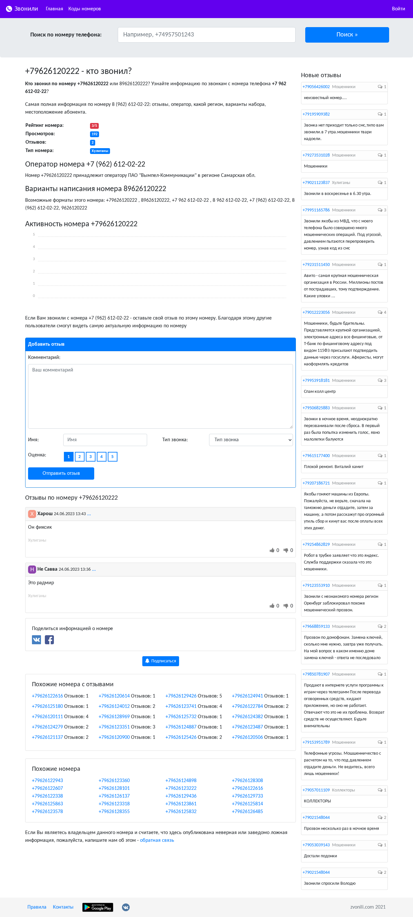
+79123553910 (316, 585)
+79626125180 (47, 706)
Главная (54, 9)
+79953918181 (316, 380)
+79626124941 (247, 696)
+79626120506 (247, 737)
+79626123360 (114, 780)
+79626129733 (247, 796)
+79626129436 (181, 796)
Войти (398, 9)
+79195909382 (316, 114)
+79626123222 (181, 788)
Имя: (33, 440)
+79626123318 (114, 804)
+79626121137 (47, 737)
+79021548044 (316, 817)
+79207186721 (316, 483)
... (89, 513)
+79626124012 (114, 706)
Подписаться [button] (163, 661)
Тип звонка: (175, 440)
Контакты (63, 907)
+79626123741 (181, 706)
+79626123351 (114, 727)
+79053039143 (316, 845)
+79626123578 (47, 811)
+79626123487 (247, 727)
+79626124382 (247, 716)
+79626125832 (181, 811)
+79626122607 (47, 788)
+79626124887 (181, 727)
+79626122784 (247, 706)
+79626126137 (114, 796)
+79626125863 (47, 804)
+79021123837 (316, 182)
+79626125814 (247, 804)
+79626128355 (114, 811)
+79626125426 (181, 737)
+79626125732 (181, 716)
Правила (36, 907)
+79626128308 (247, 780)
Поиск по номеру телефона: (66, 35)
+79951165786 (316, 210)
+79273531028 (316, 155)
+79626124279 (47, 727)
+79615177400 (316, 455)
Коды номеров (84, 9)
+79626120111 (47, 716)
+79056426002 (316, 87)
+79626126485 (247, 811)
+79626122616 (47, 696)
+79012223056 (316, 312)
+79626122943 (47, 780)
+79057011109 (316, 790)
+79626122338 (47, 796)
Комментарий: (44, 357)
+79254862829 (316, 544)
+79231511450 (316, 264)
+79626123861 (181, 804)
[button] (347, 35)
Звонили (25, 9)
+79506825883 (316, 408)
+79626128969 (114, 716)
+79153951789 (316, 742)
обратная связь (157, 840)
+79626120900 (114, 737)
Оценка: (37, 455)
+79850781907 (316, 674)
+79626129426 (181, 696)
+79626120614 (114, 696)
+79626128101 (114, 788)
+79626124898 (181, 780)
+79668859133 (316, 626)
